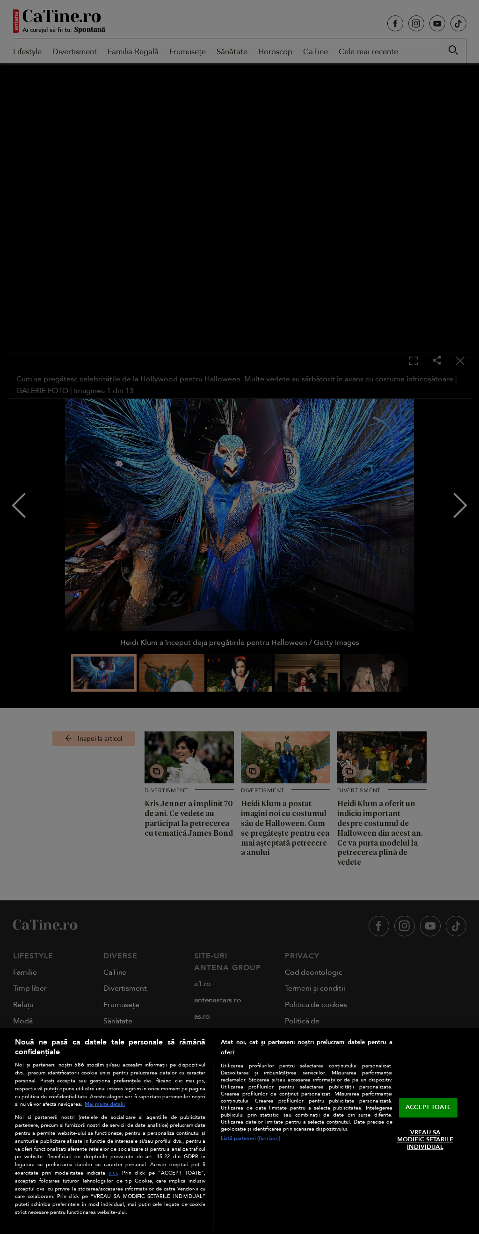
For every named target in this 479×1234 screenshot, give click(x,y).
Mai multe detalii (105, 1104)
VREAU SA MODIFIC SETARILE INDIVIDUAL (425, 1139)
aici (113, 1173)
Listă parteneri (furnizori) (250, 1138)
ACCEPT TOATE (428, 1107)
